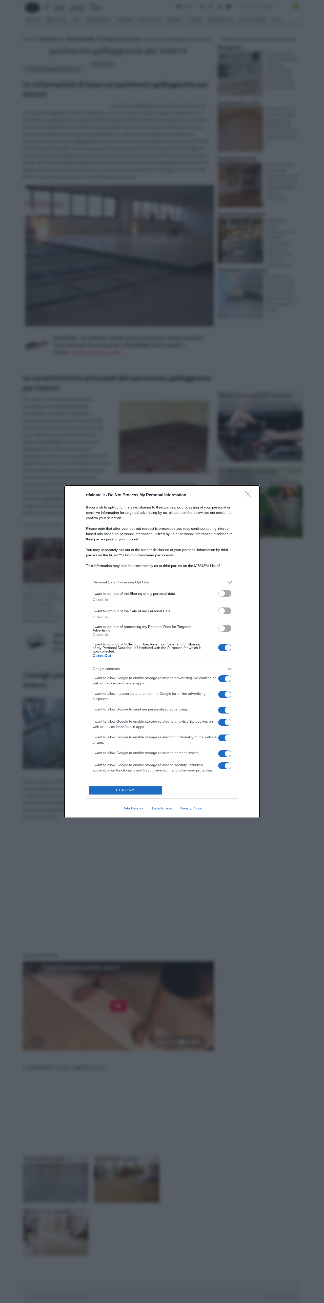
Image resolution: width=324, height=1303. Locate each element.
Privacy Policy (191, 808)
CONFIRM (125, 790)
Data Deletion (133, 808)
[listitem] (162, 582)
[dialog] (162, 651)
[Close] (249, 495)
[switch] (224, 593)
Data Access (162, 808)
